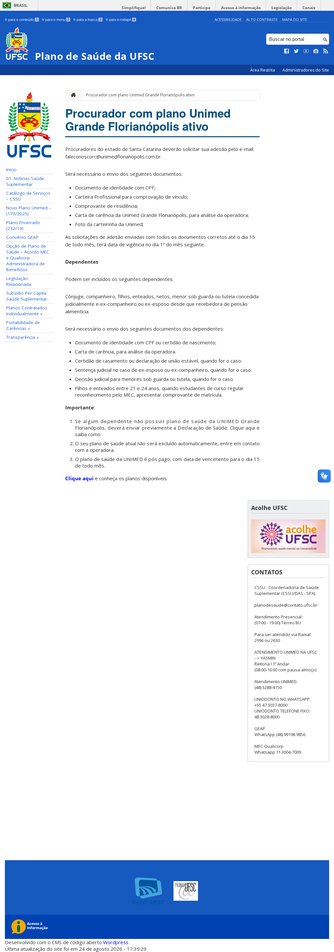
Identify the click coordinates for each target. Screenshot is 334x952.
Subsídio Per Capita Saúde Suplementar (26, 296)
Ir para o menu (55, 20)
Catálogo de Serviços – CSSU (28, 196)
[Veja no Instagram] (316, 51)
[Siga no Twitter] (296, 51)
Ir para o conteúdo (21, 20)
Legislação (281, 7)
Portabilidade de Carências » (23, 325)
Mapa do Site (294, 19)
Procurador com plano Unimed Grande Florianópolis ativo (140, 95)
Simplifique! (133, 7)
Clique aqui (79, 478)
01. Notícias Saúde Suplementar (25, 181)
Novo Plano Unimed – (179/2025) (28, 211)
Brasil (20, 5)
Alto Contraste (262, 19)
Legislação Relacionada (18, 281)
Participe (201, 7)
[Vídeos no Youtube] (306, 51)
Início (11, 169)
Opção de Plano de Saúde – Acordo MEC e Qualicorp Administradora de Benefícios (27, 257)
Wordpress (116, 942)
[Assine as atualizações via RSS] (325, 51)
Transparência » (22, 337)
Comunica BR (169, 7)
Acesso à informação (241, 7)
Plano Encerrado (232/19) (23, 225)
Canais (308, 7)
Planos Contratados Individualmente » (26, 311)
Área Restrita (263, 70)
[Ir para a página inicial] (72, 95)
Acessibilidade (228, 19)
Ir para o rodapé (120, 20)
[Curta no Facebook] (286, 51)
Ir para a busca (87, 20)
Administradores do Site (305, 70)
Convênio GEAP (22, 237)
